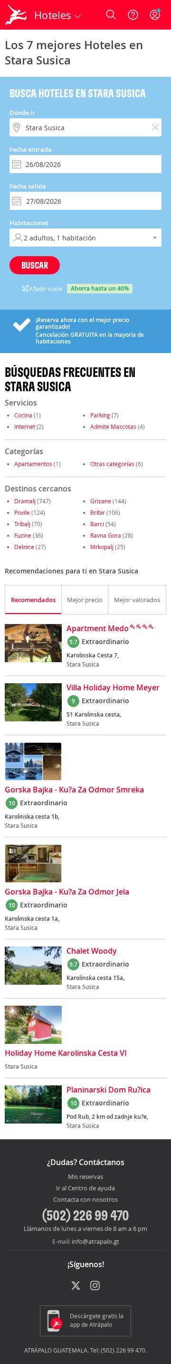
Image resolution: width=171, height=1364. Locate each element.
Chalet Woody (91, 951)
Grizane (100, 501)
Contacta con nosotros (85, 1200)
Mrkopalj (102, 547)
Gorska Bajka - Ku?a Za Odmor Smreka (74, 790)
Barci (97, 524)
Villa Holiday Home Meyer (113, 688)
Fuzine (22, 535)
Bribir (97, 512)
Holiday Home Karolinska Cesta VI (66, 1053)
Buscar (34, 265)
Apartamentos (33, 464)
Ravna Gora (105, 535)
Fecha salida (28, 186)
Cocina (23, 415)
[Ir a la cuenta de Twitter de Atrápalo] (75, 1286)
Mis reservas (85, 1177)
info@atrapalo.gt (95, 1241)
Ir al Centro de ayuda (85, 1188)
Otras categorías (112, 464)
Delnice (24, 547)
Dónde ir (22, 112)
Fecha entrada (31, 149)
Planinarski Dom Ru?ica (108, 1090)
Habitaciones (29, 222)
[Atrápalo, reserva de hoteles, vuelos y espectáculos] (16, 15)
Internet (24, 426)
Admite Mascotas (113, 426)
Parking (100, 415)
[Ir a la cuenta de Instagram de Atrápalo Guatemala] (95, 1286)
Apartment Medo (97, 629)
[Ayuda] (133, 15)
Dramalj (25, 501)
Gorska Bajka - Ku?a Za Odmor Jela (67, 892)
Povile (22, 512)
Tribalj (22, 524)
